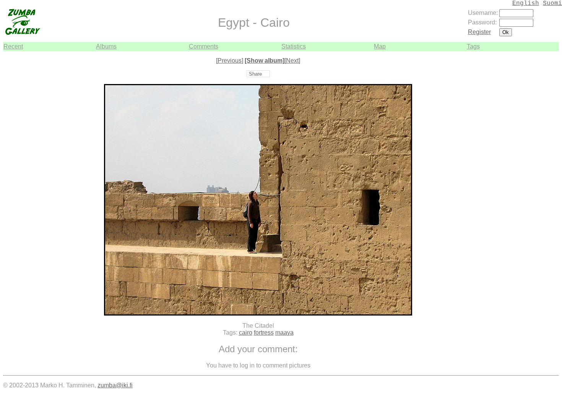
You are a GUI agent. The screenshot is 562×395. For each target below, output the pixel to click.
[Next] (292, 60)
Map (380, 46)
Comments (203, 46)
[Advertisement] (536, 165)
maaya (284, 332)
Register (479, 32)
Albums (106, 46)
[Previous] (229, 60)
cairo (245, 332)
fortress (264, 332)
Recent (13, 46)
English (525, 3)
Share (255, 74)
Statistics (293, 46)
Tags (473, 46)
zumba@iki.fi (115, 385)
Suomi (552, 3)
